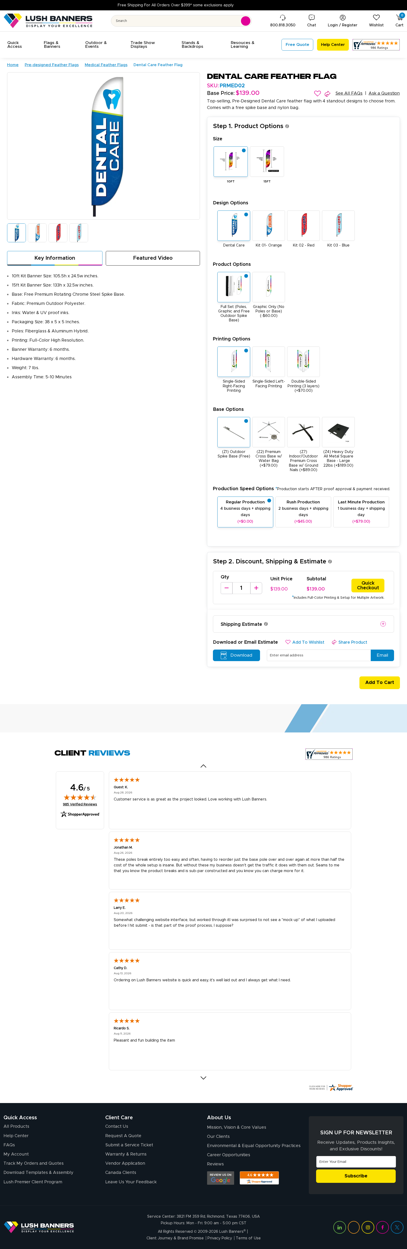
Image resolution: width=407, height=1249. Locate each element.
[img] (80, 797)
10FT (231, 181)
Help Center (16, 1136)
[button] (20, 44)
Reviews (215, 1164)
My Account (16, 1154)
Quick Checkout (368, 585)
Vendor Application (125, 1163)
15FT (267, 181)
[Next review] (203, 1078)
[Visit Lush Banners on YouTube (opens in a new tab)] (354, 1227)
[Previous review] (203, 766)
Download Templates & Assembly (38, 1173)
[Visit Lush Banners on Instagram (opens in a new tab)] (368, 1227)
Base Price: (221, 93)
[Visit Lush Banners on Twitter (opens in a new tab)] (397, 1227)
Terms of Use (248, 1238)
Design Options (230, 203)
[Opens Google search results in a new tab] (220, 1178)
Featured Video (153, 258)
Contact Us (116, 1126)
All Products (16, 1126)
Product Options (232, 264)
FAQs (9, 1145)
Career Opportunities (228, 1155)
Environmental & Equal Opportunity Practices (254, 1146)
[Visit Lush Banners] (39, 1227)
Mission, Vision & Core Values (236, 1127)
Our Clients (218, 1137)
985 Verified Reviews (80, 804)
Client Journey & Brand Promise (175, 1238)
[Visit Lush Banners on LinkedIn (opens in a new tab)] (339, 1227)
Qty (225, 577)
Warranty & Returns (126, 1154)
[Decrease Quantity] (226, 588)
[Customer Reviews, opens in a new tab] (376, 44)
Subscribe (356, 1176)
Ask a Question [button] (384, 93)
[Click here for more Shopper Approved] (331, 1087)
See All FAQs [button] (348, 93)
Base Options (228, 409)
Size (217, 139)
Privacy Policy (220, 1238)
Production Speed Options (301, 488)
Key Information (54, 258)
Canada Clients (120, 1173)
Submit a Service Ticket (129, 1145)
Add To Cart (379, 682)
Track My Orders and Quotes (34, 1163)
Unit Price (281, 579)
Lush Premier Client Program (33, 1182)
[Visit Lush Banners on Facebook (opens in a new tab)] (382, 1227)
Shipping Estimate (241, 624)
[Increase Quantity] (256, 588)
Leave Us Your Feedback (131, 1182)
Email (382, 655)
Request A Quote (123, 1136)
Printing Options (231, 339)
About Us (219, 1117)
